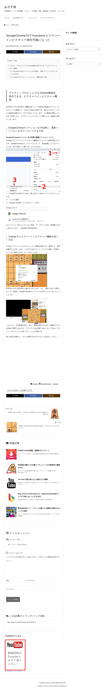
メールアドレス (30, 580)
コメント (9, 561)
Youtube (16, 25)
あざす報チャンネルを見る (13, 671)
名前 (7, 580)
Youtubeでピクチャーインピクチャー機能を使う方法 (28, 77)
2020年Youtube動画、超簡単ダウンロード (33, 450)
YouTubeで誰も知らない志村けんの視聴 (33, 479)
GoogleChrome (46, 384)
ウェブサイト (10, 589)
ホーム (8, 25)
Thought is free (63, 686)
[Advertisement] (33, 362)
